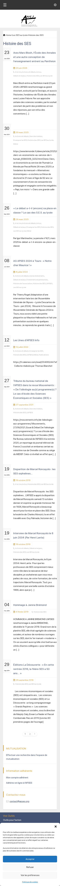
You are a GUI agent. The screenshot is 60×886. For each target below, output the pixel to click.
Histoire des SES (33, 76)
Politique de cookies (30, 882)
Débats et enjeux (19, 76)
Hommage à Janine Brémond (30, 604)
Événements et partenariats (37, 280)
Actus (38, 72)
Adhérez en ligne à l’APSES (19, 782)
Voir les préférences (30, 875)
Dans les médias (35, 136)
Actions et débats (29, 72)
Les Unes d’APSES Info (26, 340)
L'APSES (49, 284)
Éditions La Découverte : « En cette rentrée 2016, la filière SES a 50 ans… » (33, 669)
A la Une (18, 72)
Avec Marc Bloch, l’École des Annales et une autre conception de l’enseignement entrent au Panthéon (34, 57)
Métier (15, 144)
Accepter (30, 859)
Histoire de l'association (22, 284)
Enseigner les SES (20, 140)
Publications (44, 355)
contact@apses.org (19, 801)
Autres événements (36, 276)
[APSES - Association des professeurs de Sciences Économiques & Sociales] (30, 25)
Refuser (30, 867)
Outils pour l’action (12, 820)
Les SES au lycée (46, 76)
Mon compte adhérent (17, 777)
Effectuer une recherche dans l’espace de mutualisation (26, 757)
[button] (55, 826)
